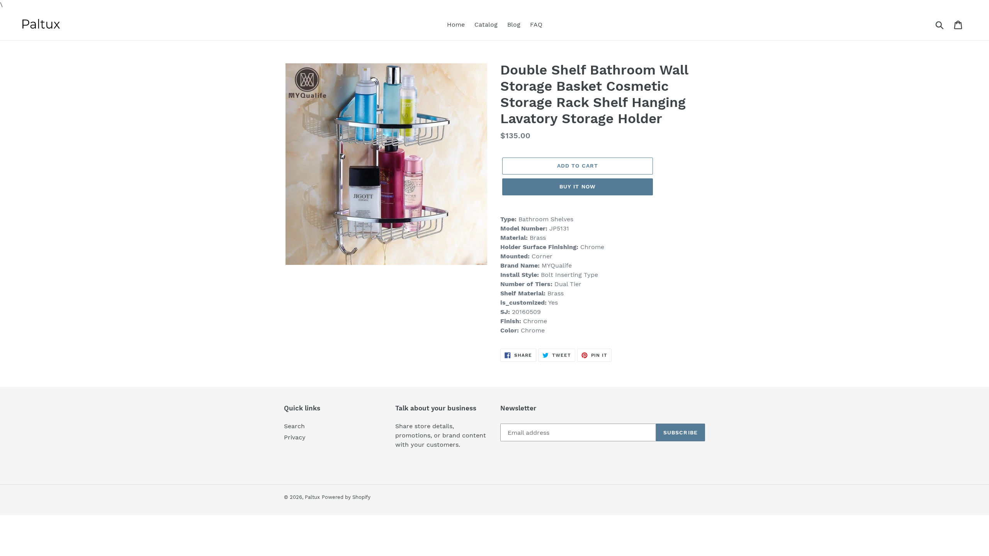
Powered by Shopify (346, 497)
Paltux (312, 497)
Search (294, 426)
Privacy (295, 437)
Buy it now (577, 186)
